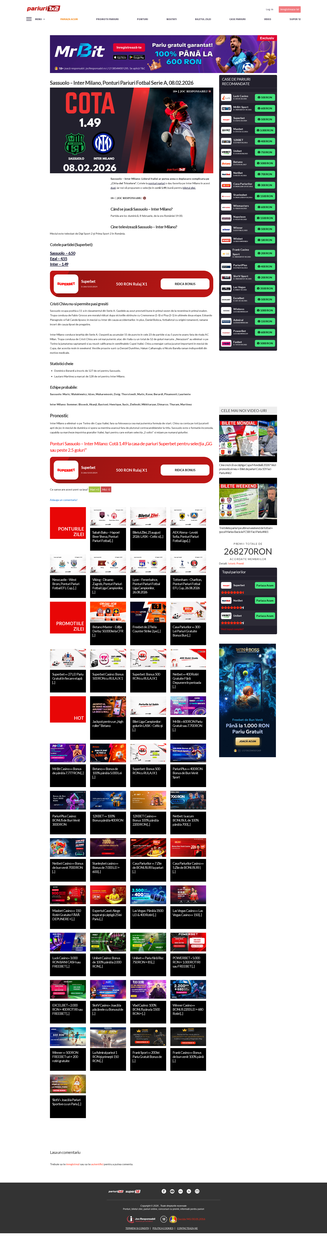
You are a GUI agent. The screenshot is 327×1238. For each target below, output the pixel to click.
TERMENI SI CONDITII (137, 1228)
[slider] (232, 592)
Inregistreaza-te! (289, 9)
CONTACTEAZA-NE (187, 1228)
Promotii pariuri (107, 19)
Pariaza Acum (264, 585)
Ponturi (142, 19)
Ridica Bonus (185, 284)
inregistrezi (72, 1164)
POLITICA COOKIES (163, 1228)
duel (113, 187)
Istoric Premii (236, 563)
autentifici (97, 1164)
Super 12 (295, 19)
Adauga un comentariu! (64, 499)
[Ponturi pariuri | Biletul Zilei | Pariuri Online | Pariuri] (43, 9)
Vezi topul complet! (232, 629)
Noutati (172, 19)
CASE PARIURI (237, 19)
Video (267, 19)
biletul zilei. (189, 187)
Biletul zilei (203, 19)
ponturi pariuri (156, 183)
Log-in (269, 9)
